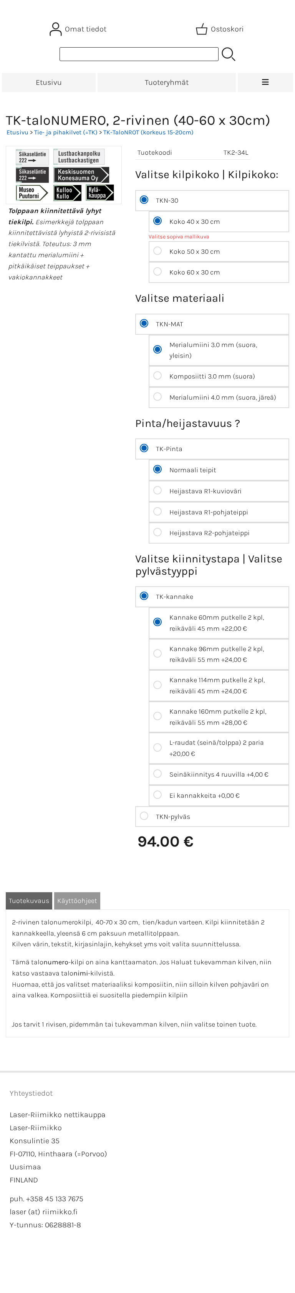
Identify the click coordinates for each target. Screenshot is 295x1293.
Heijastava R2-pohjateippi (209, 533)
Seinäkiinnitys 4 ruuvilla (218, 774)
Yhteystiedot (31, 1093)
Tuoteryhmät (167, 82)
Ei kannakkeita (204, 795)
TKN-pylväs (173, 816)
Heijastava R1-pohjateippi (208, 512)
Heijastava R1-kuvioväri (205, 491)
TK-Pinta (169, 449)
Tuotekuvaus (29, 900)
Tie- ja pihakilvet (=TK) (66, 132)
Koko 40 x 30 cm (194, 221)
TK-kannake (174, 596)
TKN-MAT (169, 324)
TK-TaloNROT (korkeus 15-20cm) (148, 132)
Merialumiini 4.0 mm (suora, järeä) (222, 397)
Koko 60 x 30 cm (194, 272)
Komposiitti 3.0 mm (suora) (212, 376)
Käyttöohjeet (77, 900)
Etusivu (49, 82)
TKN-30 (167, 200)
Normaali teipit (192, 470)
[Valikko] (265, 82)
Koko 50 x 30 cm (194, 251)
